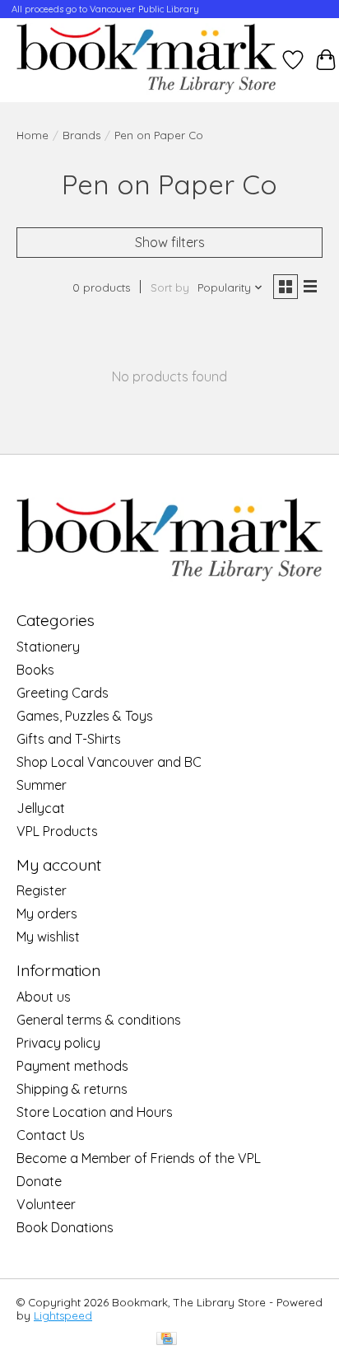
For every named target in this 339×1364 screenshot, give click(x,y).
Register (41, 890)
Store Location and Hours (94, 1112)
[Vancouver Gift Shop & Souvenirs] (146, 60)
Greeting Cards (62, 692)
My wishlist (48, 936)
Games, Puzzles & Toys (84, 716)
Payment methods (72, 1066)
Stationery (48, 646)
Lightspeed (63, 1315)
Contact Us (50, 1135)
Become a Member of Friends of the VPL (138, 1158)
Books (35, 669)
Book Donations (65, 1227)
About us (43, 996)
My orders (46, 913)
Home (32, 135)
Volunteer (46, 1204)
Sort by (170, 287)
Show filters (170, 242)
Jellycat (40, 808)
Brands (81, 135)
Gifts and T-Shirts (68, 739)
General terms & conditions (98, 1019)
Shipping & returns (72, 1089)
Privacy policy (58, 1043)
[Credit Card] (166, 1340)
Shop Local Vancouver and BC (109, 762)
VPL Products (57, 831)
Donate (39, 1181)
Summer (41, 785)
